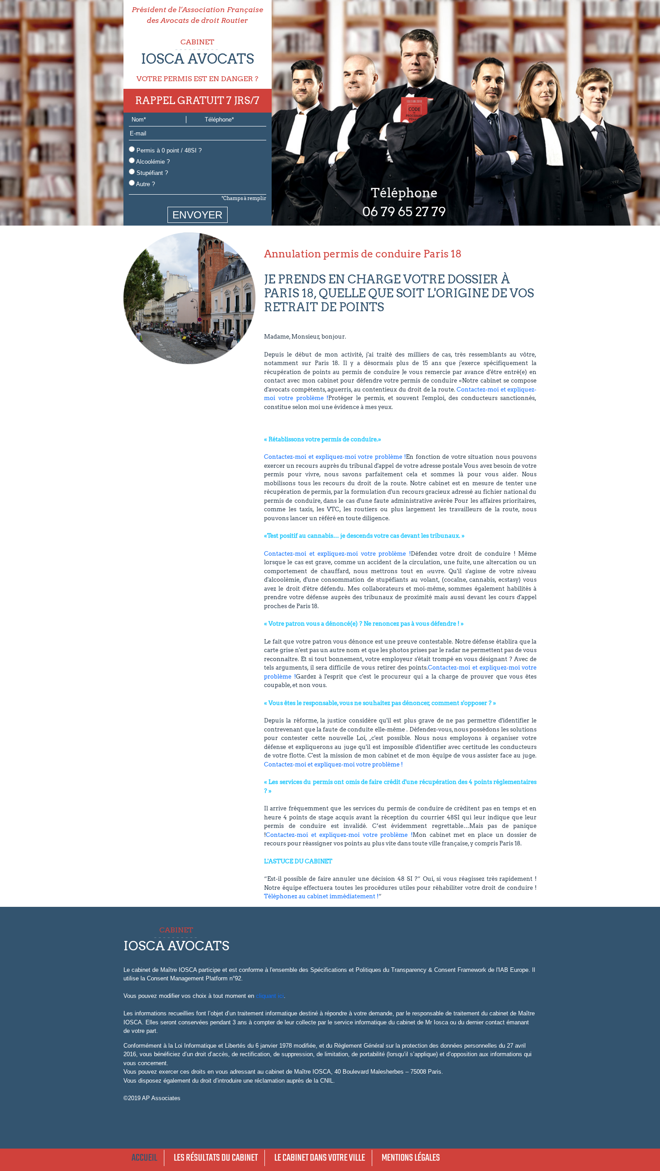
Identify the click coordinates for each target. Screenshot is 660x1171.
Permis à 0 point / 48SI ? (168, 150)
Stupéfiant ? (151, 173)
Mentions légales (411, 1158)
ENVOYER (197, 215)
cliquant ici (270, 996)
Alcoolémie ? (152, 161)
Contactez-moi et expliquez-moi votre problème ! (335, 456)
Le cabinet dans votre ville (319, 1158)
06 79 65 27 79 (404, 211)
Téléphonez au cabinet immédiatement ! (321, 896)
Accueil (144, 1158)
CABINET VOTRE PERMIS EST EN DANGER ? (197, 60)
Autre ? (145, 184)
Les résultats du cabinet (216, 1158)
